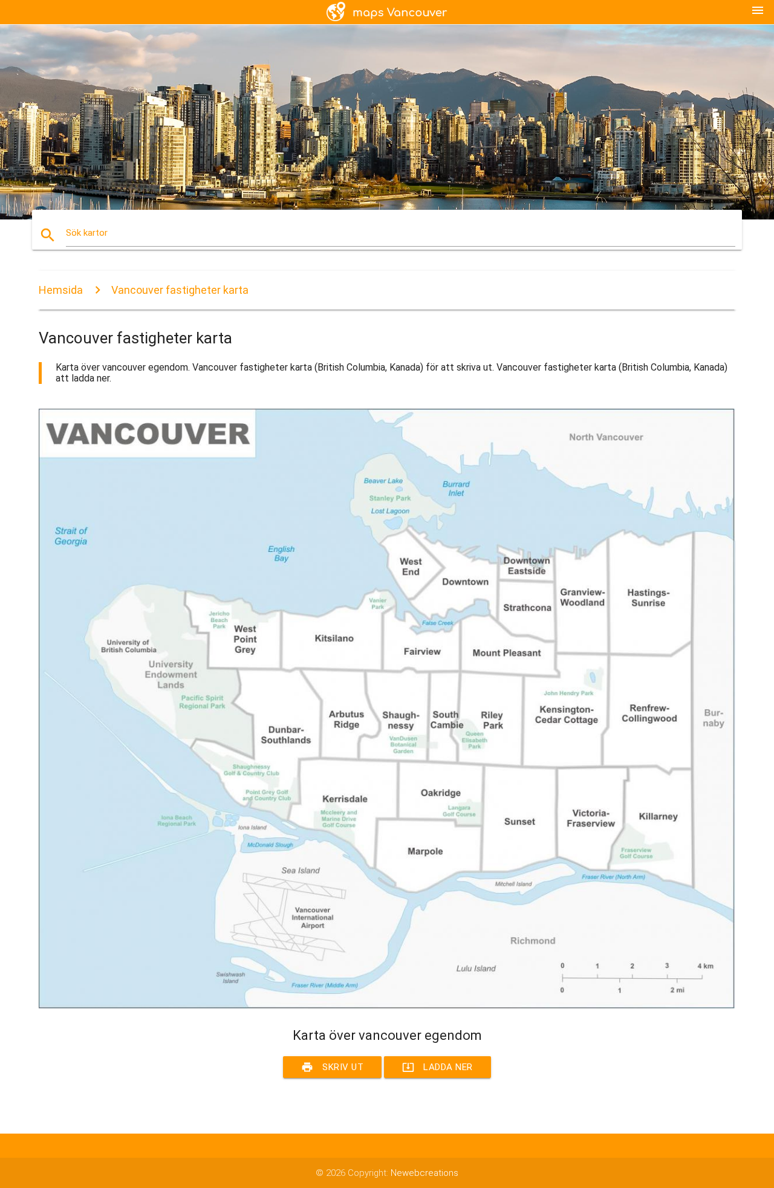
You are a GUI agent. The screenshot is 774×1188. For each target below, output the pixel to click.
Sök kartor (87, 232)
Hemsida (61, 290)
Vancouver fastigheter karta (180, 290)
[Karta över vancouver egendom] (387, 1005)
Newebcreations (424, 1172)
